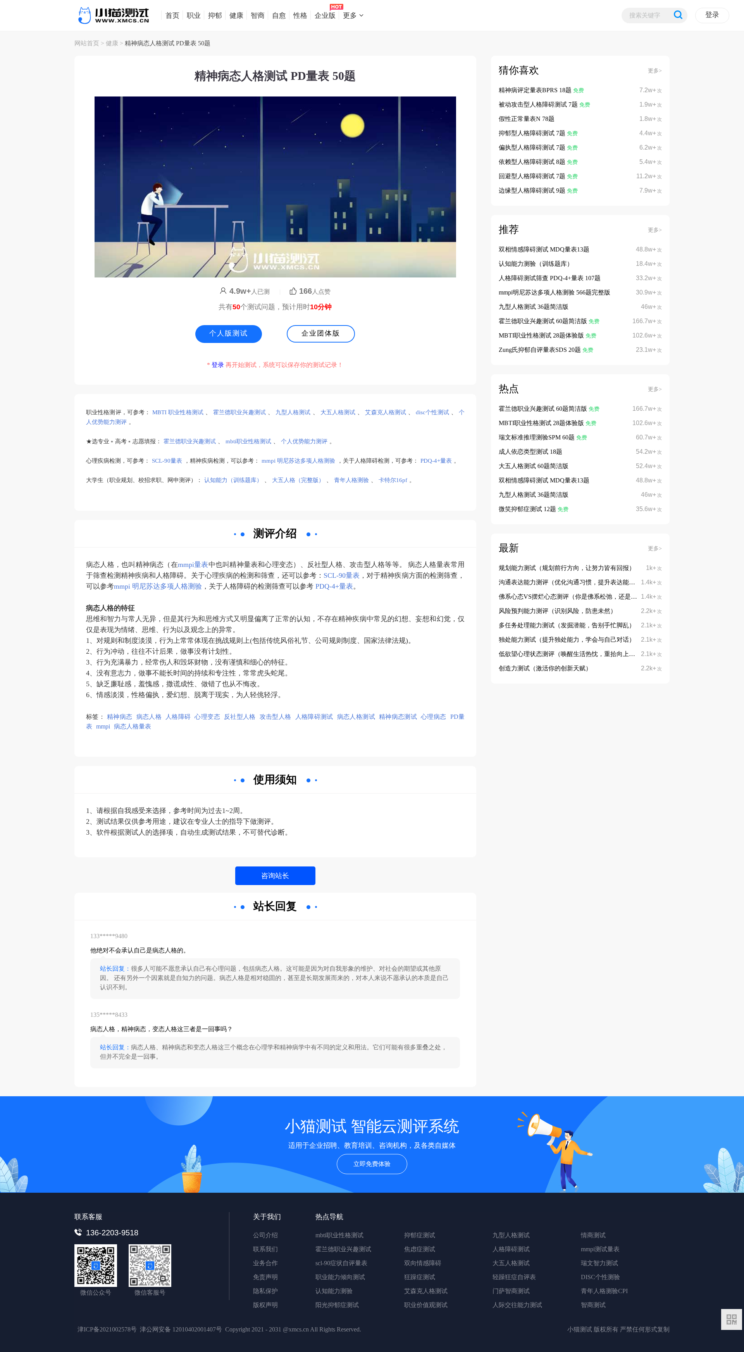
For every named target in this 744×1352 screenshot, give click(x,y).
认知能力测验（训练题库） (536, 263)
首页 (172, 15)
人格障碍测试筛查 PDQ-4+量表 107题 (550, 278)
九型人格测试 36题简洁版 (533, 306)
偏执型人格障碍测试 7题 (533, 147)
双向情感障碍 (422, 1263)
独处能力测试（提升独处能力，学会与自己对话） (567, 639)
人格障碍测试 (314, 716)
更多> (655, 71)
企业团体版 (320, 333)
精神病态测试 (398, 716)
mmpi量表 (193, 564)
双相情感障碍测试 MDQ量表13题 (544, 249)
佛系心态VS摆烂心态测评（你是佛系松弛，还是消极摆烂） (580, 596)
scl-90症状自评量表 (341, 1263)
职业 (194, 15)
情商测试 (593, 1235)
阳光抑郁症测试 (337, 1305)
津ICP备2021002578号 (107, 1329)
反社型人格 (240, 716)
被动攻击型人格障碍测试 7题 (539, 104)
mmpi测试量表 (600, 1249)
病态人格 (149, 716)
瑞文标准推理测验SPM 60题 (537, 437)
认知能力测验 (334, 1291)
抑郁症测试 (419, 1235)
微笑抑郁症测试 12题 (528, 509)
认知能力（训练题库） (233, 480)
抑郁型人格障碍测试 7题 (533, 133)
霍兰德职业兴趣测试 (239, 412)
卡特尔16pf (393, 480)
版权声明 (265, 1305)
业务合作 (265, 1263)
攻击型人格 (275, 716)
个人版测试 (228, 333)
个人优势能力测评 (304, 441)
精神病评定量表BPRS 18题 (536, 90)
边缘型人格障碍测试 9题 (533, 190)
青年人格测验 (351, 480)
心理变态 (207, 716)
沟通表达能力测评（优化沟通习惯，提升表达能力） (570, 582)
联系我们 (265, 1249)
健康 (236, 15)
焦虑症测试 (419, 1249)
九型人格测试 (293, 412)
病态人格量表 (132, 726)
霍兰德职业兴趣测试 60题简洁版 (544, 321)
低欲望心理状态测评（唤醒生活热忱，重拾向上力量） (573, 654)
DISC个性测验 (600, 1277)
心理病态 (433, 716)
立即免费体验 (372, 1164)
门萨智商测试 (511, 1291)
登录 (712, 15)
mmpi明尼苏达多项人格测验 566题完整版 (554, 292)
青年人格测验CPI (604, 1291)
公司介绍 (265, 1235)
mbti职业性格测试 (248, 441)
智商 (258, 15)
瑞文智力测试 (599, 1263)
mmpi (103, 726)
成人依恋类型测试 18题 (530, 451)
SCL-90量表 (167, 461)
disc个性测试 (432, 412)
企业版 (325, 15)
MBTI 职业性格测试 (177, 412)
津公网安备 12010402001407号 (181, 1329)
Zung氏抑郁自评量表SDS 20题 (540, 349)
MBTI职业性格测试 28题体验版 (542, 335)
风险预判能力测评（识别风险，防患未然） (558, 611)
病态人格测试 (356, 716)
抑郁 (215, 15)
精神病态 (119, 716)
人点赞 (315, 291)
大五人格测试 (338, 412)
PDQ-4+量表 (436, 461)
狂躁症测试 (419, 1277)
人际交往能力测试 (517, 1305)
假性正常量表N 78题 (527, 118)
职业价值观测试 (426, 1305)
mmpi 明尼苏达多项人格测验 (298, 461)
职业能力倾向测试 (340, 1277)
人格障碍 (178, 716)
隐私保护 (265, 1291)
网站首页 (86, 43)
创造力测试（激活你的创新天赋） (545, 668)
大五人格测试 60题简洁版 (533, 466)
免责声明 (265, 1277)
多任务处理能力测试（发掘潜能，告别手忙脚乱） (567, 625)
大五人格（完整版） (298, 480)
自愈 (279, 15)
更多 (350, 15)
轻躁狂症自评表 (514, 1277)
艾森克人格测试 (385, 412)
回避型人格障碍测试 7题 (533, 176)
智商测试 (593, 1305)
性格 (300, 15)
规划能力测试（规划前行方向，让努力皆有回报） (567, 568)
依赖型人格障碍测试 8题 (533, 161)
